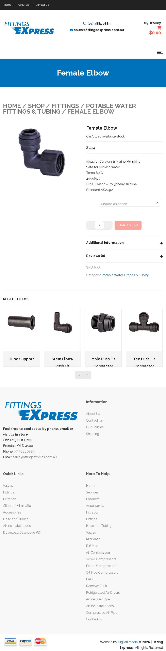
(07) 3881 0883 (99, 24)
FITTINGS (65, 105)
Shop (36, 105)
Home (7, 4)
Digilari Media (128, 642)
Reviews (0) (95, 256)
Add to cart (129, 225)
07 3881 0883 (24, 451)
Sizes (91, 200)
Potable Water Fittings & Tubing (125, 275)
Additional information (105, 243)
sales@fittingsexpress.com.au (99, 30)
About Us (23, 4)
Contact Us (42, 4)
